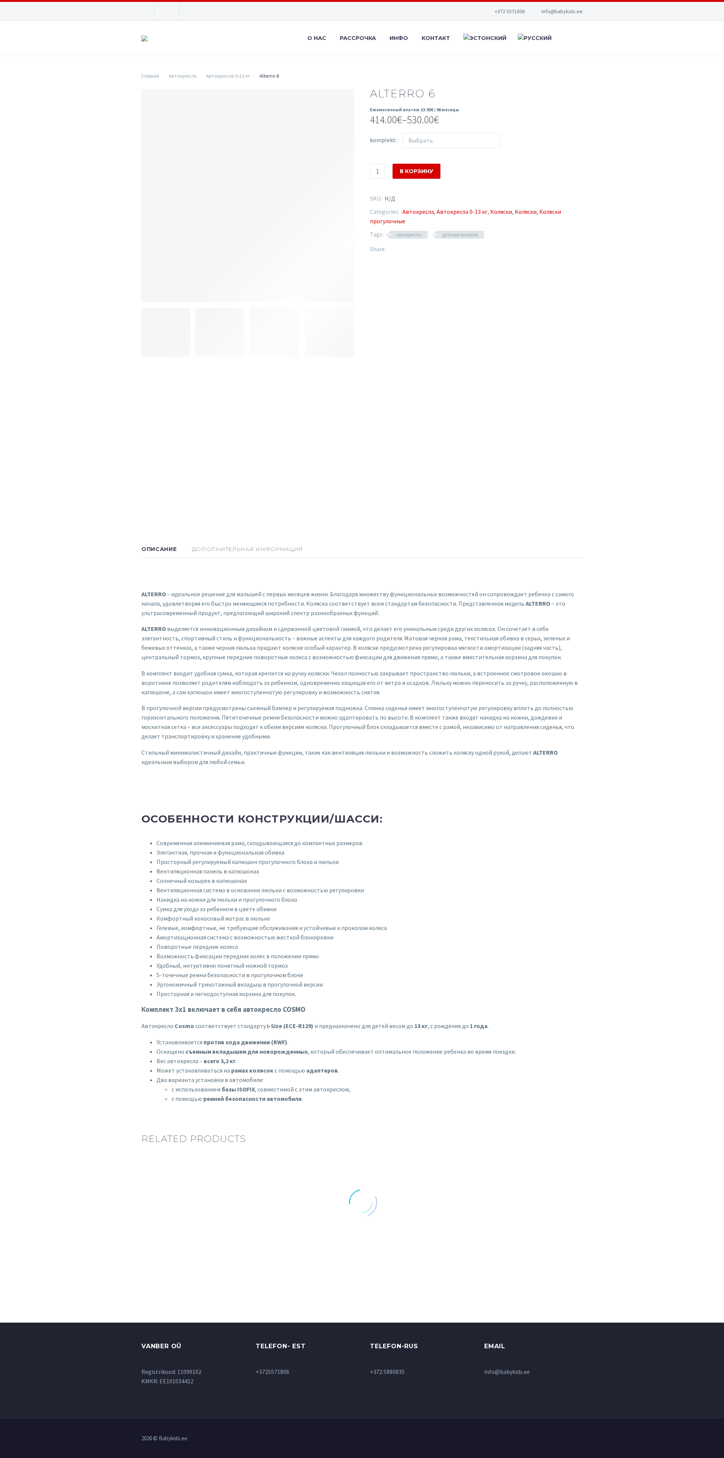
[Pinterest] (414, 249)
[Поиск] (563, 38)
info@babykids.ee (562, 11)
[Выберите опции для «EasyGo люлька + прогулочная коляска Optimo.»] (305, 1262)
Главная (150, 75)
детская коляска (460, 235)
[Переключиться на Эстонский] (484, 38)
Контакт (436, 38)
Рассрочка (358, 38)
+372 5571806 (510, 11)
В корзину (416, 171)
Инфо (399, 38)
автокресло (409, 235)
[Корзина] (580, 38)
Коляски (501, 211)
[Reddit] (448, 249)
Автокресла (182, 75)
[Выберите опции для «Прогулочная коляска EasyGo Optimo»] (533, 1255)
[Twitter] (402, 249)
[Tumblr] (425, 249)
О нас (316, 38)
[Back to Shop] (571, 92)
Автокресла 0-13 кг (228, 75)
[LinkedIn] (436, 249)
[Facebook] (391, 249)
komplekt (383, 140)
